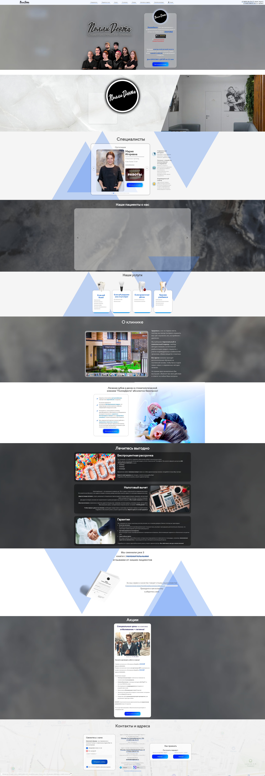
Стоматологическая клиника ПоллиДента (137, 586)
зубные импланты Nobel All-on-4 (156, 586)
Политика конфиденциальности (132, 771)
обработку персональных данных (103, 767)
